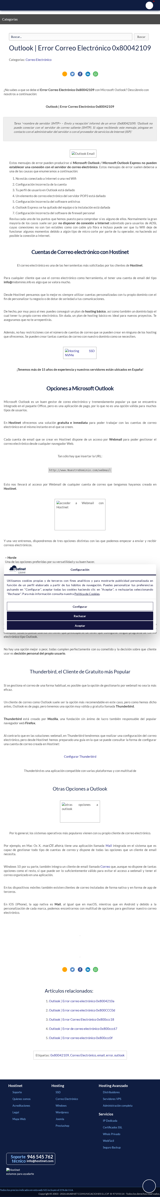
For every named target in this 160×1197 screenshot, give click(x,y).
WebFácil (108, 1140)
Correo (105, 866)
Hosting (57, 1086)
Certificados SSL (112, 1127)
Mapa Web (19, 1119)
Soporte (17, 1092)
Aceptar (80, 625)
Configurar (80, 606)
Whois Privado (111, 1134)
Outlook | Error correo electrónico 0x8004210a (81, 1001)
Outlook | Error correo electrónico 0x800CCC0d (82, 1010)
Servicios (106, 1114)
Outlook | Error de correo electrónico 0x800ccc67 (83, 1028)
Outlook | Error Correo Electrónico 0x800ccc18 (81, 1019)
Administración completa (117, 1105)
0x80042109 (59, 1055)
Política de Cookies (87, 594)
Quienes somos (21, 1099)
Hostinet (80, 5)
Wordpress (62, 1112)
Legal (15, 1112)
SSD (58, 1092)
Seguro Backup (112, 1147)
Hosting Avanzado (113, 1086)
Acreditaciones (21, 1105)
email (101, 1055)
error (109, 1055)
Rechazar (80, 616)
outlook (119, 1055)
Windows (61, 1105)
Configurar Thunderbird (80, 756)
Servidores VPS (112, 1099)
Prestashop (62, 1125)
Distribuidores (111, 1092)
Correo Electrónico (38, 60)
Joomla (60, 1119)
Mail (109, 845)
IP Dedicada (110, 1120)
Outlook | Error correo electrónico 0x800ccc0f (80, 1038)
